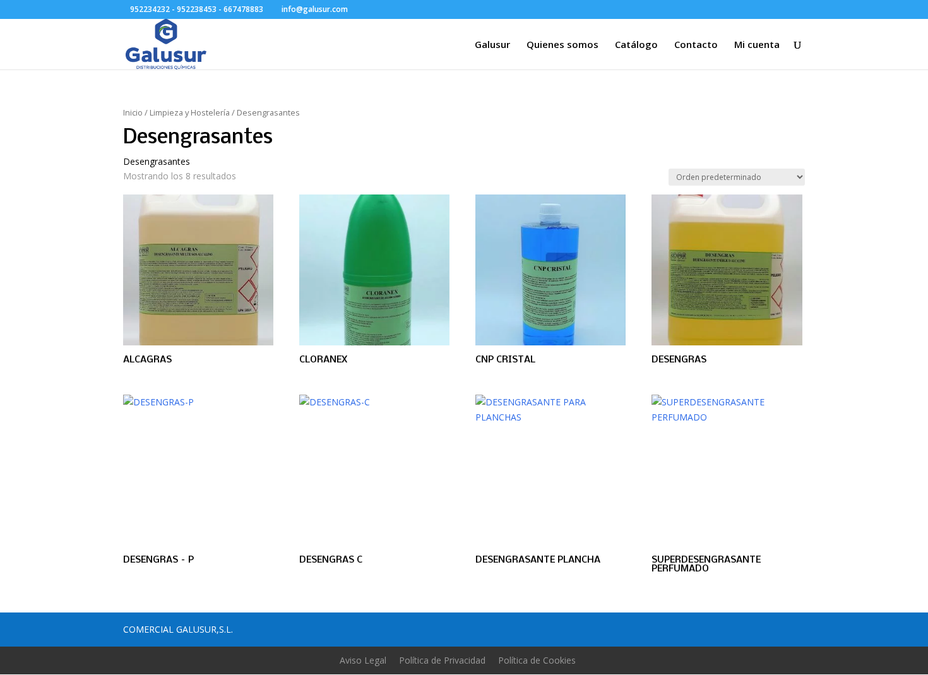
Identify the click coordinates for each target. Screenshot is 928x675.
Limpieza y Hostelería (190, 112)
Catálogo (636, 45)
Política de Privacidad (442, 660)
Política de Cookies (537, 660)
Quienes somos (562, 45)
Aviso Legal (363, 660)
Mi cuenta (757, 45)
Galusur (492, 45)
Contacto (696, 45)
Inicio (133, 112)
